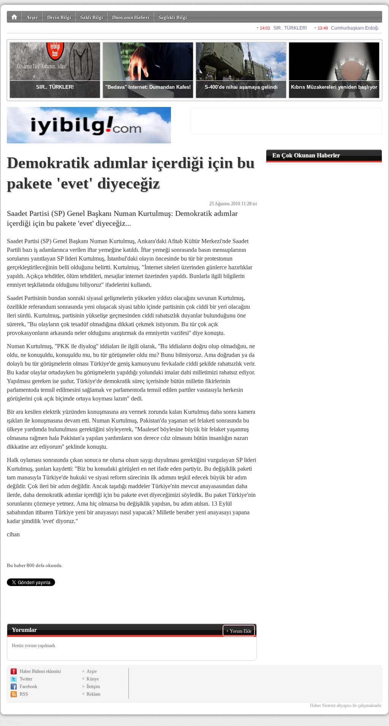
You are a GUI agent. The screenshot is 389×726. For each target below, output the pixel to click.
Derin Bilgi (59, 17)
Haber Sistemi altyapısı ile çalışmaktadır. (346, 705)
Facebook (28, 686)
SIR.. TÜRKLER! (55, 87)
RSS (24, 694)
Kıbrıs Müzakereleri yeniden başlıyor (334, 87)
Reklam (93, 694)
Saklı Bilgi (91, 17)
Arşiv (32, 17)
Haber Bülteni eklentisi (40, 671)
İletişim (93, 686)
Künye (93, 679)
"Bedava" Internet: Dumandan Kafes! (148, 87)
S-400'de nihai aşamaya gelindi (241, 87)
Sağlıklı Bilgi (172, 17)
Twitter (26, 679)
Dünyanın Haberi (130, 17)
